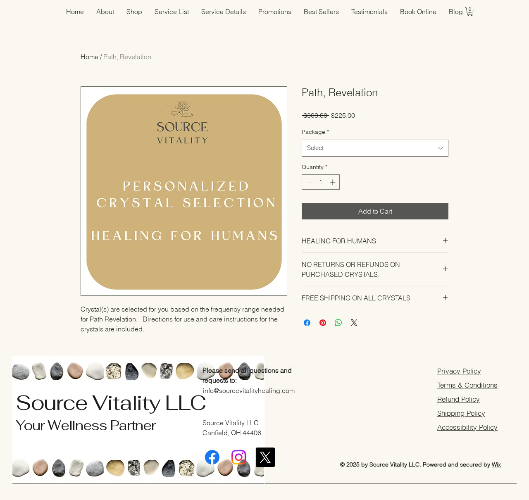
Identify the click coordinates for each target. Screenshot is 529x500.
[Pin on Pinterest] (323, 323)
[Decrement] (308, 182)
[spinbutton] (320, 182)
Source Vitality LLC (111, 402)
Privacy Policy (459, 371)
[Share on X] (354, 323)
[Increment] (333, 182)
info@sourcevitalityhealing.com (249, 390)
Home (89, 56)
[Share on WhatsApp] (338, 323)
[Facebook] (212, 457)
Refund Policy (458, 399)
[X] (265, 457)
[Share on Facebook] (307, 323)
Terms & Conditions (467, 385)
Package (315, 132)
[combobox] (375, 148)
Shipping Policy (461, 413)
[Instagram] (238, 457)
